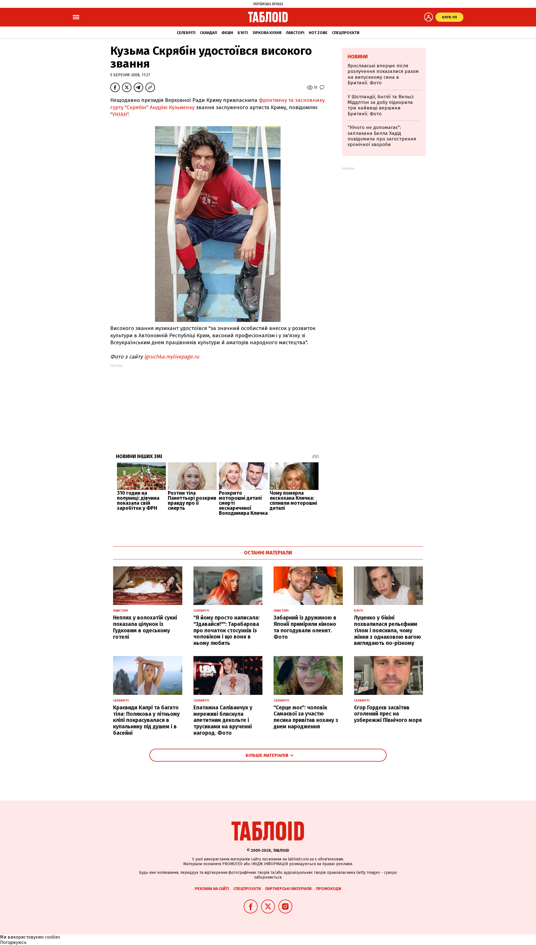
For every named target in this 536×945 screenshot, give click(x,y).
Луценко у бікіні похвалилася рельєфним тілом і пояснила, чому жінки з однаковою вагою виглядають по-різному (387, 630)
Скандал (208, 32)
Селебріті (186, 32)
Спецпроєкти (345, 32)
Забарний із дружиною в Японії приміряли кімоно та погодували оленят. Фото (305, 627)
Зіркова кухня (266, 32)
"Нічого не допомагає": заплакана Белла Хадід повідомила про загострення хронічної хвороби (382, 136)
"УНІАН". (120, 114)
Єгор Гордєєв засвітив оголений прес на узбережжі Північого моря (388, 714)
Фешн (227, 32)
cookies (52, 937)
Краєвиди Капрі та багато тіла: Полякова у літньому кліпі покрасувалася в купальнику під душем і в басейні (146, 720)
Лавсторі (295, 32)
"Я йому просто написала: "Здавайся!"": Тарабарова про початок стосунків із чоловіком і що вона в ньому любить (226, 630)
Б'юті (243, 32)
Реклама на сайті (212, 888)
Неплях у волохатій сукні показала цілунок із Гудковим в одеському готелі (145, 627)
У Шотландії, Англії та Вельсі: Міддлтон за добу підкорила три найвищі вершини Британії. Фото (381, 105)
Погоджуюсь (13, 942)
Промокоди (328, 888)
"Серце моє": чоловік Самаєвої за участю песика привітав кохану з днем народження (306, 717)
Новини (358, 57)
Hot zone (318, 32)
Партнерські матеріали (288, 888)
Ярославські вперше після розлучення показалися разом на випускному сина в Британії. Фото (383, 74)
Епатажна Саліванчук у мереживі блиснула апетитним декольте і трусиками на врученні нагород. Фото (222, 720)
